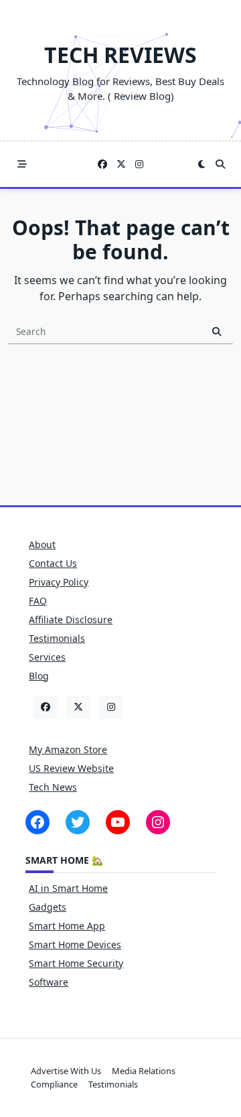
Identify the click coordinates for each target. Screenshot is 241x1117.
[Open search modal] (220, 164)
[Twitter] (121, 164)
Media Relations (143, 1071)
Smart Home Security (76, 963)
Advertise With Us (66, 1071)
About (42, 544)
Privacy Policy (58, 582)
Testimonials (57, 638)
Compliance (54, 1084)
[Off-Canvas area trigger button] (22, 164)
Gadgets (47, 907)
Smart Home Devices (75, 944)
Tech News (53, 787)
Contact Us (53, 563)
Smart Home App (67, 925)
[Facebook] (102, 164)
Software (48, 982)
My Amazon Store (68, 749)
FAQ (38, 600)
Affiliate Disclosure (70, 619)
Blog (39, 675)
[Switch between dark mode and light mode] (201, 164)
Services (47, 657)
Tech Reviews (120, 54)
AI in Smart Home (68, 888)
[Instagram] (139, 164)
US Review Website (71, 768)
